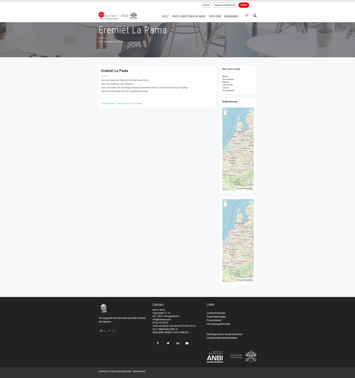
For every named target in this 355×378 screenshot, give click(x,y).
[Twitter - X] (168, 343)
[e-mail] (187, 343)
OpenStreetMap (246, 188)
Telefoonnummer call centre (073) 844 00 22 (174, 326)
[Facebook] (158, 343)
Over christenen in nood (189, 16)
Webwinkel (231, 16)
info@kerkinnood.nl (162, 319)
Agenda (225, 82)
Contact (225, 88)
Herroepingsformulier (218, 323)
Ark (100, 41)
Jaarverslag (227, 85)
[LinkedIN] (178, 343)
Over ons (215, 16)
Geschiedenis (228, 79)
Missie (225, 76)
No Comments (136, 103)
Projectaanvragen (216, 316)
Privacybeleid (228, 90)
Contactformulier (216, 313)
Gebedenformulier (108, 103)
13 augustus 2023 (123, 103)
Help (165, 16)
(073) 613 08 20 (160, 322)
